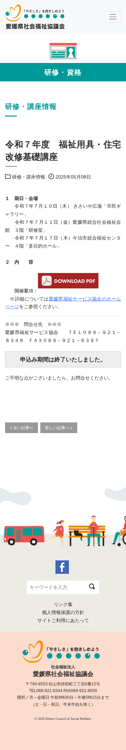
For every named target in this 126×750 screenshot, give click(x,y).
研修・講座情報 (28, 177)
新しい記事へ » (59, 427)
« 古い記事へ (21, 427)
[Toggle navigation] (113, 17)
